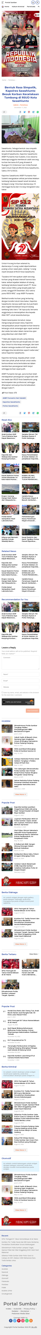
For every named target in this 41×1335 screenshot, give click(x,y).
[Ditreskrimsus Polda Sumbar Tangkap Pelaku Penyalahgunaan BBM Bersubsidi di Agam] (7, 729)
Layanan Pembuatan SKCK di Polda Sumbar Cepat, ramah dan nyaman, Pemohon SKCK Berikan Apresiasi (26, 822)
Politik (4, 1287)
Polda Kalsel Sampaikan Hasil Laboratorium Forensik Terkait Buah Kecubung (8, 519)
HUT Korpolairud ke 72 (17, 1040)
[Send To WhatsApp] (37, 112)
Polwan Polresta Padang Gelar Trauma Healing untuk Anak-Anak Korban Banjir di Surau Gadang (26, 1129)
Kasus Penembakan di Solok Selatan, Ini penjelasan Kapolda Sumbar (30, 457)
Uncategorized (7, 1294)
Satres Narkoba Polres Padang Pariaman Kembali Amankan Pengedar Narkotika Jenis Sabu (26, 783)
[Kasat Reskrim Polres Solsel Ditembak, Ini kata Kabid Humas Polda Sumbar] (10, 468)
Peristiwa (24, 105)
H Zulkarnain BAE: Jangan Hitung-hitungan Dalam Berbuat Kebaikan (24, 846)
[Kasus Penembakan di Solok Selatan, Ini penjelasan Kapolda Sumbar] (30, 448)
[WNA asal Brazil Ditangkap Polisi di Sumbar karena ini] (7, 752)
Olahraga (5, 1275)
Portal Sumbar (11, 2)
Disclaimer (25, 1311)
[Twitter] (15, 1321)
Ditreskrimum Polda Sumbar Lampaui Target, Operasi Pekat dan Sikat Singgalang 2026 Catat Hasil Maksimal (26, 933)
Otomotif (5, 1278)
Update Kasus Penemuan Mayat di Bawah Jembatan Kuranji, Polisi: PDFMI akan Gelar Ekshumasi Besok (30, 498)
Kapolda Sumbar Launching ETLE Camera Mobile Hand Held (21, 1057)
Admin (16, 105)
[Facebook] (10, 1321)
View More (19, 794)
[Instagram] (23, 1321)
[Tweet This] (24, 112)
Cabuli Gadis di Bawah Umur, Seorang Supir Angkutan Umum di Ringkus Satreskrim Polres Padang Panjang (26, 740)
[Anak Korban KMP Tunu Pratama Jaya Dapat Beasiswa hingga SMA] (10, 427)
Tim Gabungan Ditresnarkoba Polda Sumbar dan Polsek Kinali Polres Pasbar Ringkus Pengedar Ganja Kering (26, 772)
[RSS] (31, 1321)
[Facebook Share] (20, 112)
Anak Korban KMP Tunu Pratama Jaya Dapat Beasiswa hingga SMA (9, 436)
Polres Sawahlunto (10, 406)
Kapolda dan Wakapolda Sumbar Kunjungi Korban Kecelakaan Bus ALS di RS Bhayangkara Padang (10, 457)
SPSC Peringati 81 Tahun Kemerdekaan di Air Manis (24, 910)
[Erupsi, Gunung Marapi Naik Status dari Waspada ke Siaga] (10, 489)
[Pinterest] (19, 1321)
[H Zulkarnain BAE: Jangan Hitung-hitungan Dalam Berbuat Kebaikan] (7, 847)
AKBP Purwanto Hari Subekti (14, 398)
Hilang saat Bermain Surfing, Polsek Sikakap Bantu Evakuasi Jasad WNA (10, 539)
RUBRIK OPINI (7, 1291)
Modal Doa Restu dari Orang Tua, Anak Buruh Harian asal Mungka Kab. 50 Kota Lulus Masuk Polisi (23, 1013)
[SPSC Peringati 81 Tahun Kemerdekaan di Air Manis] (7, 912)
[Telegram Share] (33, 112)
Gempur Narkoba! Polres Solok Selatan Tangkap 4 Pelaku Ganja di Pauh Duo (26, 761)
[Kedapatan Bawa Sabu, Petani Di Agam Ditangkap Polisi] (7, 857)
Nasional (5, 1272)
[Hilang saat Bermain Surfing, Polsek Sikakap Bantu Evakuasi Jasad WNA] (10, 530)
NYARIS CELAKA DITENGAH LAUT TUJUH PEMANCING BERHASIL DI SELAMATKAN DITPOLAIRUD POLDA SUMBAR (30, 478)
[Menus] (3, 2)
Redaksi (15, 1311)
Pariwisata (5, 1281)
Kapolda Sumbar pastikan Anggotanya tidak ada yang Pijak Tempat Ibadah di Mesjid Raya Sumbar (26, 810)
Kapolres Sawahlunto (11, 402)
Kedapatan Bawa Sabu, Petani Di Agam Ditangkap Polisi (26, 855)
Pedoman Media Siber (21, 1314)
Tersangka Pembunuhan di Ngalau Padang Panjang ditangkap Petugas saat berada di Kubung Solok (22, 1048)
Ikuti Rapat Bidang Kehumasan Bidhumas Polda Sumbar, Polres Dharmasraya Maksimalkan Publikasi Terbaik (22, 1031)
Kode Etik (17, 1309)
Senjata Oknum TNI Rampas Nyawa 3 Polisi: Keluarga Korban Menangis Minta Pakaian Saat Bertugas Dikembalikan (30, 436)
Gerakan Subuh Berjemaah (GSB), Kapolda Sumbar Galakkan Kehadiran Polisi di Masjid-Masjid (25, 867)
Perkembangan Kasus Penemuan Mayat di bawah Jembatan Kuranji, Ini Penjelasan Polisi (30, 519)
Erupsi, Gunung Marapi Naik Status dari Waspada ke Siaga (9, 498)
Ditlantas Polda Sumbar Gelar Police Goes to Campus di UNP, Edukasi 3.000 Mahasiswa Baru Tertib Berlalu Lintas (26, 1118)
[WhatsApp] (27, 1321)
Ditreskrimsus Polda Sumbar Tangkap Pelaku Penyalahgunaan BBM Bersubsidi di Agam (25, 729)
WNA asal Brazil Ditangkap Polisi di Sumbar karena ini (25, 750)
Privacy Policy (29, 1309)
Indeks (8, 1309)
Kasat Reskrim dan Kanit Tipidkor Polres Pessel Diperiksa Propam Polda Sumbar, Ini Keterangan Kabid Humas (30, 539)
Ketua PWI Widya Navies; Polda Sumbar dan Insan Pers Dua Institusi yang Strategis (26, 1140)
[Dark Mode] (33, 2)
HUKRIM (5, 1269)
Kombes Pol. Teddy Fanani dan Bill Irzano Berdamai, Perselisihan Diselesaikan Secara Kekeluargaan (26, 922)
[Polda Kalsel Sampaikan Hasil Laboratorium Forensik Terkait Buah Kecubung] (10, 510)
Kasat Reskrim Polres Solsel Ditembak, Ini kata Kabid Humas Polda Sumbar (10, 478)
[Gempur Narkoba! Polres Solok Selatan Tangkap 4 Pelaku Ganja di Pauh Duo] (7, 762)
